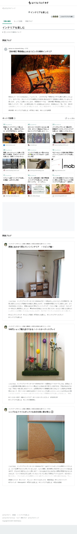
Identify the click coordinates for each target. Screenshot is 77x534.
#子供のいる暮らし (40, 315)
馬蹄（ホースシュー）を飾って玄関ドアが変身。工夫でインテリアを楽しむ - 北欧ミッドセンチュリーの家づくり (13, 155)
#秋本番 (11, 110)
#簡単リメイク (13, 480)
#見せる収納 (57, 482)
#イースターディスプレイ (41, 397)
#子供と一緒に (34, 110)
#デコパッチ (12, 482)
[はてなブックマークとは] (14, 118)
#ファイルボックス (40, 480)
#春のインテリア (26, 397)
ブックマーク (7, 124)
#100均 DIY (54, 397)
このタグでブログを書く (66, 16)
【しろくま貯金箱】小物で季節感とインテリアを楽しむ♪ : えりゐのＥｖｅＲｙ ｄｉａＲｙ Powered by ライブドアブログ (38, 180)
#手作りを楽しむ (32, 482)
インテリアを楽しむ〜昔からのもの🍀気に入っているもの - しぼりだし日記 (38, 154)
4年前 (49, 243)
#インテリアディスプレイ (55, 315)
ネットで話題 (18, 21)
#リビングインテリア (15, 315)
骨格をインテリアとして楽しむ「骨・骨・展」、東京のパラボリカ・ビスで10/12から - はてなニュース (13, 129)
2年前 (26, 48)
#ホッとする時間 (45, 110)
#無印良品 (50, 480)
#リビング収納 (28, 315)
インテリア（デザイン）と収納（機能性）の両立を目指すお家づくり (27, 243)
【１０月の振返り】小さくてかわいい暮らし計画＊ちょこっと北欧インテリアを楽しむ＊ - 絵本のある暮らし (62, 180)
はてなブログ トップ (9, 8)
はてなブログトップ (33, 518)
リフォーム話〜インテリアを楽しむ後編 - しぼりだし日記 (13, 179)
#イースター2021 (14, 397)
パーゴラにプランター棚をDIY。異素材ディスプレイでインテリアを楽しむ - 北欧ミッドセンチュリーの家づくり (62, 129)
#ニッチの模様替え (29, 400)
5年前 (48, 409)
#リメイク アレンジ (26, 480)
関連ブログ (28, 21)
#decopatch (22, 482)
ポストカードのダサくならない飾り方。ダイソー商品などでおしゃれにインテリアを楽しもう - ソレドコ (38, 129)
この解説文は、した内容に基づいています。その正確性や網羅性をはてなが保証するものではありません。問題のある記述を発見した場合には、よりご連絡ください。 (11, 32)
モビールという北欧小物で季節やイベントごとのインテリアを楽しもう (62, 154)
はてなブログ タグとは (8, 518)
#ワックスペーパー (61, 480)
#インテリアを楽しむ (21, 110)
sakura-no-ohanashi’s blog (16, 48)
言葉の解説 (7, 21)
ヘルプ (18, 518)
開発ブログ (24, 518)
